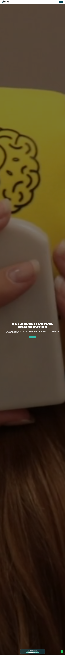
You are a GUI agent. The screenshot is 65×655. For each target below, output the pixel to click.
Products (28, 1)
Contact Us (39, 1)
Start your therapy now (32, 652)
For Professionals (47, 1)
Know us (34, 1)
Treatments (22, 1)
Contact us (32, 336)
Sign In (61, 1)
